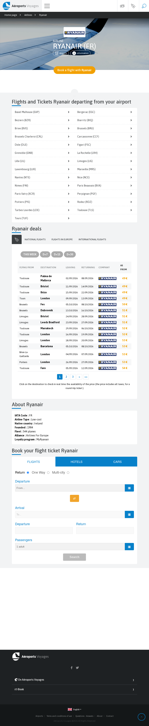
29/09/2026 (72, 328)
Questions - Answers (84, 716)
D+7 (45, 254)
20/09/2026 (87, 340)
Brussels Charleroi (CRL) (29, 136)
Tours (22, 298)
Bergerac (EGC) (86, 112)
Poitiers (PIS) (22, 201)
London (45, 298)
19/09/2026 (87, 334)
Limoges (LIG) (85, 161)
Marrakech (47, 328)
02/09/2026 (72, 278)
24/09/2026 (72, 316)
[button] (74, 709)
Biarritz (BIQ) (85, 120)
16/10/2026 (87, 310)
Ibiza (44, 292)
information (82, 53)
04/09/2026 (72, 354)
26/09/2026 (72, 362)
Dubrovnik (47, 310)
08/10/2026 (87, 304)
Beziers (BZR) (23, 120)
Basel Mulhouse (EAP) (27, 112)
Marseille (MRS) (86, 169)
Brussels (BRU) (85, 128)
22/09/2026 (87, 292)
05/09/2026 (72, 368)
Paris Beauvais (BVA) (89, 185)
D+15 (57, 254)
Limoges (23, 316)
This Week (29, 254)
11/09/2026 (72, 286)
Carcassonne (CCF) (88, 136)
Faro (43, 368)
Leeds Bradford (50, 322)
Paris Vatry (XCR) (25, 193)
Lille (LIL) (20, 161)
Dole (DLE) (21, 144)
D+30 (70, 254)
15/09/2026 (72, 292)
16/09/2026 (72, 334)
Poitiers (23, 362)
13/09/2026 (87, 298)
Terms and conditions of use (59, 716)
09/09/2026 (72, 298)
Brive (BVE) (21, 128)
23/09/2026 (72, 322)
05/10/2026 (72, 304)
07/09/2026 (87, 354)
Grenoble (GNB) (24, 152)
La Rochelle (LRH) (87, 152)
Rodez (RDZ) (84, 201)
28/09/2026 (87, 316)
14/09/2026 (87, 286)
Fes (43, 304)
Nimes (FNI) (21, 185)
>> (85, 376)
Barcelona (47, 346)
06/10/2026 (87, 328)
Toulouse (24, 278)
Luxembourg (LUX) (25, 169)
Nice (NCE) (83, 177)
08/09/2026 (87, 278)
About (99, 716)
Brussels (23, 304)
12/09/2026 (87, 368)
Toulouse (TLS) (85, 210)
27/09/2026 (87, 322)
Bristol (45, 286)
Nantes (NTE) (22, 177)
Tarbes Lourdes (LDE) (27, 210)
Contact (110, 716)
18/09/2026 (72, 340)
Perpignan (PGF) (86, 193)
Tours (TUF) (21, 218)
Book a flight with (74, 70)
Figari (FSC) (84, 144)
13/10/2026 (72, 310)
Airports (63, 53)
